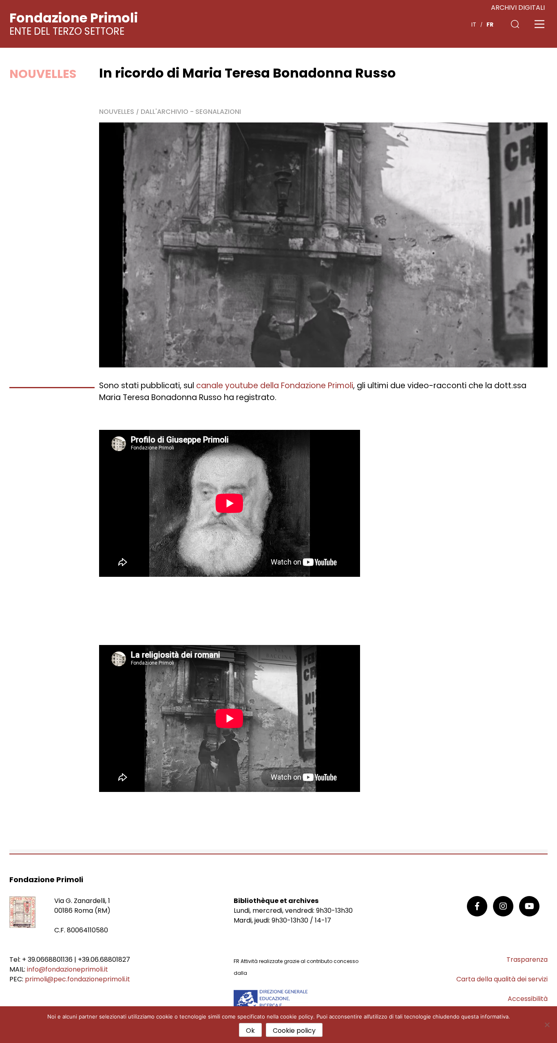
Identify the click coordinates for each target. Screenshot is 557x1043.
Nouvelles (42, 74)
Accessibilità (528, 998)
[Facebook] (477, 906)
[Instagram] (503, 906)
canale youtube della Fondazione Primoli (274, 385)
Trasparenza (527, 959)
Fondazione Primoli (73, 18)
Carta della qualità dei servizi (502, 979)
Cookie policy (294, 1030)
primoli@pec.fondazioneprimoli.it (77, 979)
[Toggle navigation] (539, 24)
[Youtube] (529, 906)
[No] (547, 1025)
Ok (250, 1030)
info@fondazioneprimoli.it (67, 969)
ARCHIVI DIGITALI (518, 7)
